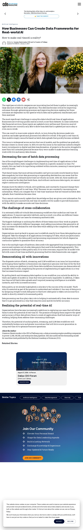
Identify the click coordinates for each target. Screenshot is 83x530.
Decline (70, 521)
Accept (59, 521)
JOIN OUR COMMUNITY (34, 458)
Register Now (24, 382)
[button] (30, 397)
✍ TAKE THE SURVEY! (41, 16)
